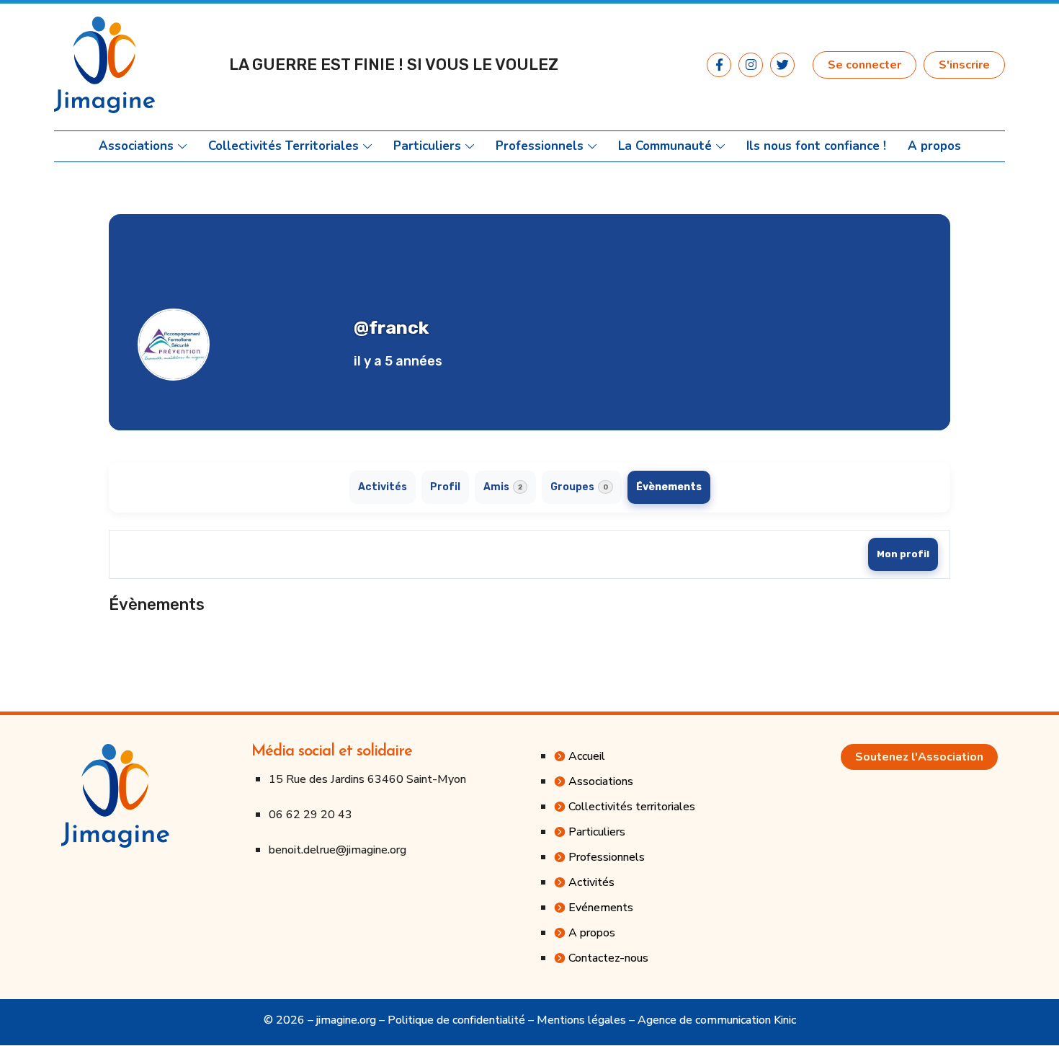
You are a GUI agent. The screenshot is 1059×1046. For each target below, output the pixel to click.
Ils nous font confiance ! (816, 146)
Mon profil (903, 554)
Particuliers (427, 146)
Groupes (579, 487)
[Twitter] (782, 65)
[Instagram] (750, 65)
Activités (382, 487)
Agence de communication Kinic (717, 1020)
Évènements (669, 487)
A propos (934, 146)
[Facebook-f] (719, 65)
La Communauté (665, 146)
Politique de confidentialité (456, 1020)
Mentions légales (581, 1020)
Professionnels (540, 146)
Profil (445, 487)
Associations (136, 146)
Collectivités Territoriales (283, 146)
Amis (502, 487)
